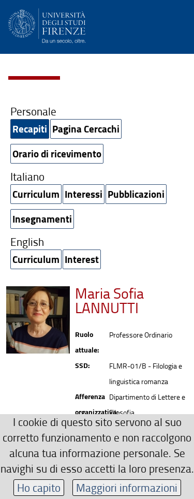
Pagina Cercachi (86, 129)
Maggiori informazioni (126, 487)
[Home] (46, 24)
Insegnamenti (42, 219)
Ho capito (39, 487)
